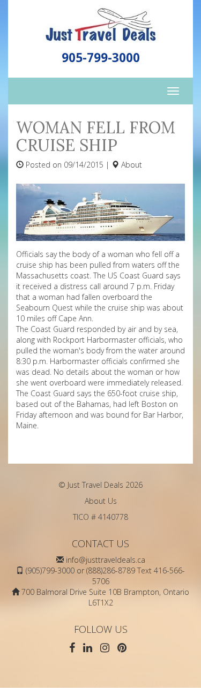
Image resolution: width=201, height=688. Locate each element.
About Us (101, 501)
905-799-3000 (101, 57)
